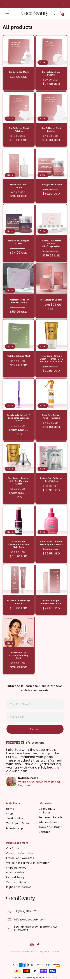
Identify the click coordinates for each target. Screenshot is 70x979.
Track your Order (17, 823)
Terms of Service (17, 882)
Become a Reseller (51, 817)
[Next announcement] (63, 4)
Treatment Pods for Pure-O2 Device (19, 301)
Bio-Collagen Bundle (51, 300)
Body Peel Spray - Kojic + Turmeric (51, 416)
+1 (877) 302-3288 (26, 911)
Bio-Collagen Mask (19, 72)
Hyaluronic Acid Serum (18, 186)
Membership (14, 828)
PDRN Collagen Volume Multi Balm (51, 602)
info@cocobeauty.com (30, 919)
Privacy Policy (15, 872)
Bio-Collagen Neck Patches (51, 129)
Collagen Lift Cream (51, 184)
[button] (7, 13)
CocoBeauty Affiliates (47, 810)
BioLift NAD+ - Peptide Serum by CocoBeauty (51, 543)
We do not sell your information (27, 863)
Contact (44, 832)
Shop (9, 813)
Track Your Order (50, 827)
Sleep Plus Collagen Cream (18, 242)
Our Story (12, 848)
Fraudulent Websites (20, 858)
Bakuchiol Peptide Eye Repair (19, 602)
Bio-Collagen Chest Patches (19, 129)
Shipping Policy (16, 867)
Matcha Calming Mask (18, 356)
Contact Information (20, 853)
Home (10, 809)
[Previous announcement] (7, 4)
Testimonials (15, 818)
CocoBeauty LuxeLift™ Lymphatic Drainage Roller (19, 418)
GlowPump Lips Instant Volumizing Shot (19, 655)
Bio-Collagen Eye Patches (51, 73)
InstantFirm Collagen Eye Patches (51, 479)
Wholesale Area (49, 822)
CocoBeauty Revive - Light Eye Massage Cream (18, 481)
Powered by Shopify (47, 977)
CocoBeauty (28, 977)
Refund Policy (15, 877)
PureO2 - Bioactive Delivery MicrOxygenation (51, 243)
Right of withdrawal (19, 887)
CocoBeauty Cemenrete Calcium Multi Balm (18, 544)
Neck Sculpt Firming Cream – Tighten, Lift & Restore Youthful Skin (51, 359)
